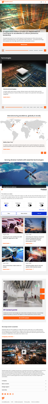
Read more (26, 45)
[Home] (7, 2)
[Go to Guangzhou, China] (38, 128)
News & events (5, 383)
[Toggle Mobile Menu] (45, 2)
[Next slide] (45, 50)
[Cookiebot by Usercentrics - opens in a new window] (41, 190)
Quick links (4, 390)
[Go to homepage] (3, 398)
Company (4, 380)
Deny (9, 213)
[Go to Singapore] (37, 132)
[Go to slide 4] (41, 50)
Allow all (39, 213)
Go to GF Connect (24, 318)
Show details (41, 209)
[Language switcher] (41, 2)
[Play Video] (24, 351)
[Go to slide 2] (31, 50)
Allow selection (24, 213)
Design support (5, 386)
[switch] (18, 205)
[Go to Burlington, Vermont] (13, 124)
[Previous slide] (42, 153)
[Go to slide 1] (16, 50)
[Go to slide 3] (36, 50)
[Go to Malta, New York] (12, 126)
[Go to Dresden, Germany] (25, 123)
